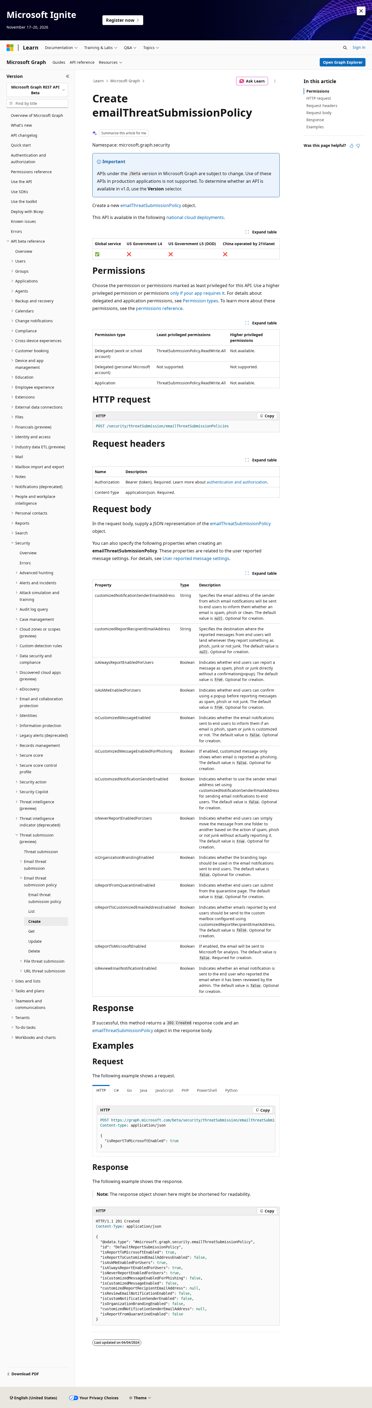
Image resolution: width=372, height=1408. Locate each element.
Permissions (317, 91)
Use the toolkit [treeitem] (24, 201)
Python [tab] (231, 1090)
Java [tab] (143, 1090)
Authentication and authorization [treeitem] (28, 159)
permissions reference (159, 308)
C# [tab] (116, 1090)
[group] (186, 788)
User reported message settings (196, 558)
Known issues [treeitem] (23, 221)
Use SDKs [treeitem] (19, 191)
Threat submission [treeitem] (41, 851)
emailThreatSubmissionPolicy (150, 205)
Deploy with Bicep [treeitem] (27, 211)
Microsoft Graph (125, 80)
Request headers (321, 105)
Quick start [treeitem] (21, 145)
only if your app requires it (197, 293)
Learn (98, 80)
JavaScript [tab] (164, 1090)
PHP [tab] (185, 1090)
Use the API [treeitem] (21, 181)
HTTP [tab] (101, 1090)
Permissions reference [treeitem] (31, 171)
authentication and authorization (237, 482)
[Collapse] (67, 76)
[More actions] (275, 81)
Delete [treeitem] (34, 951)
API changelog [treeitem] (24, 135)
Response (315, 119)
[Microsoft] (10, 47)
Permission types (200, 301)
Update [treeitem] (35, 941)
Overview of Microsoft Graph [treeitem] (37, 115)
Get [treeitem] (31, 931)
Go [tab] (129, 1090)
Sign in (359, 47)
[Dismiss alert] (361, 11)
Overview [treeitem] (23, 251)
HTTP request (318, 98)
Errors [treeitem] (16, 231)
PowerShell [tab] (207, 1090)
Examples (315, 126)
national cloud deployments (195, 217)
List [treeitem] (31, 911)
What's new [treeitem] (21, 125)
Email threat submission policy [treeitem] (44, 898)
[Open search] (345, 48)
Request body (318, 112)
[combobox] (37, 90)
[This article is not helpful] (358, 145)
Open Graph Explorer (342, 62)
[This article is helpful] (351, 145)
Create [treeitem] (34, 921)
